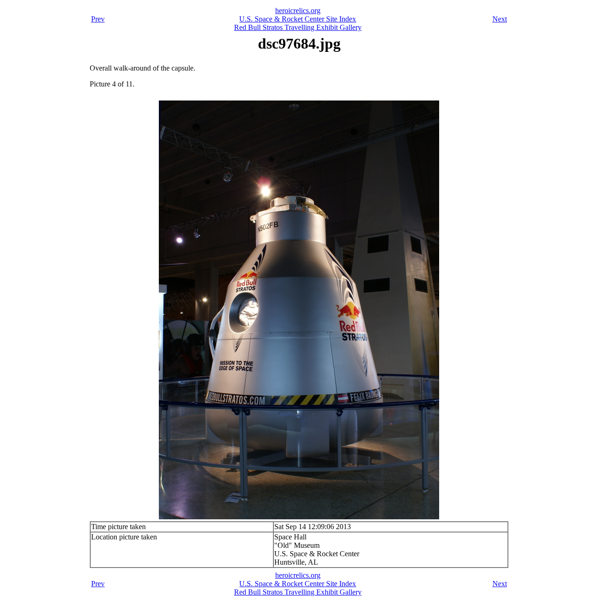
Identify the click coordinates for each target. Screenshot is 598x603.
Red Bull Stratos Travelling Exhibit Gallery (298, 27)
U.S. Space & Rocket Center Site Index (297, 19)
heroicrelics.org (297, 10)
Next (499, 19)
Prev (98, 19)
